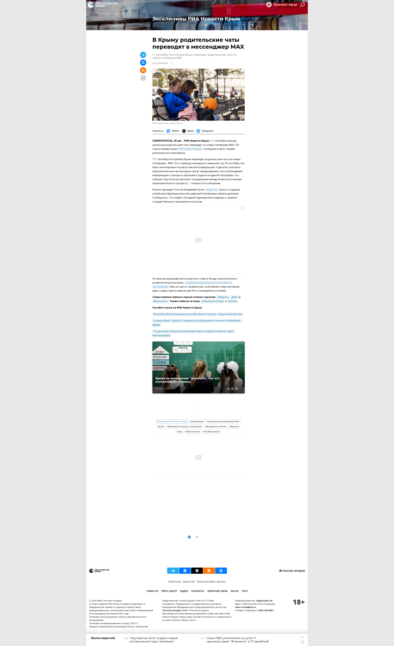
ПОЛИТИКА (174, 582)
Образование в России (215, 426)
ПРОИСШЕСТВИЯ (206, 582)
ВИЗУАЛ (221, 582)
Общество (234, 426)
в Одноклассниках (212, 301)
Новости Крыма (193, 432)
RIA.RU (235, 591)
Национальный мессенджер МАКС (223, 421)
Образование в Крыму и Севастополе (184, 426)
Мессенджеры (197, 421)
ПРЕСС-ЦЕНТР (169, 591)
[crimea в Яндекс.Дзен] (197, 571)
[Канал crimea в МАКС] (221, 571)
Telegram (223, 297)
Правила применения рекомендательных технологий (118, 627)
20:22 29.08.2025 (160, 63)
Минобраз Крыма (211, 432)
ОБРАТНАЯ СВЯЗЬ (217, 591)
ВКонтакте (160, 301)
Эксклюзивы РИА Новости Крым (172, 421)
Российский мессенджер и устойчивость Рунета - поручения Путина (197, 314)
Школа (161, 426)
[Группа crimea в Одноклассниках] (209, 571)
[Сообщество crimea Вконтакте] (185, 571)
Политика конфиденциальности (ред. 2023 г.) (113, 623)
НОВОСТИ (152, 591)
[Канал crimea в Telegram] (173, 571)
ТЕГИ (244, 591)
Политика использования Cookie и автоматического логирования (117, 618)
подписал (211, 190)
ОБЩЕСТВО (189, 582)
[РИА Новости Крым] (102, 4)
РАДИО (184, 591)
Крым (179, 432)
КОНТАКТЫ (197, 591)
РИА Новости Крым (190, 149)
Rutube (232, 301)
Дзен (234, 297)
